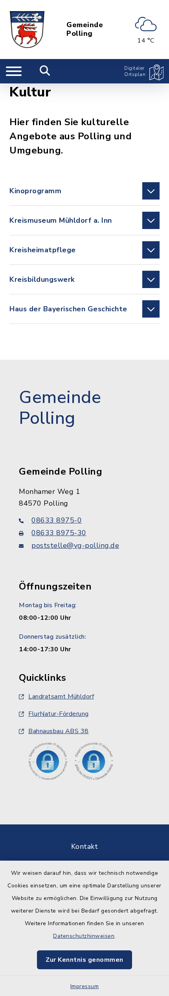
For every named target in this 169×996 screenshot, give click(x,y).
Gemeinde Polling (84, 29)
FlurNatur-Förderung (58, 714)
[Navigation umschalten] (14, 71)
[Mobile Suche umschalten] (45, 71)
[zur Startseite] (27, 29)
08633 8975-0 (56, 520)
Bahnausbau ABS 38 (58, 731)
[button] (84, 190)
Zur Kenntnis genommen (84, 959)
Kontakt (84, 846)
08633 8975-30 (58, 533)
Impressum (84, 986)
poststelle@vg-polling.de (75, 545)
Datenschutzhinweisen (83, 936)
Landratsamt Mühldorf (61, 696)
